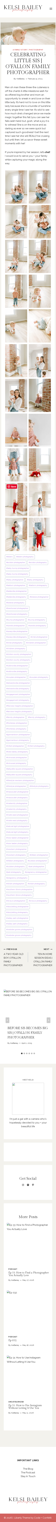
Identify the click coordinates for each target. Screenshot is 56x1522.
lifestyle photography (39, 786)
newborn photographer (16, 849)
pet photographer (36, 866)
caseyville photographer (17, 631)
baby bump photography (17, 574)
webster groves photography (19, 935)
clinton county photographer (18, 654)
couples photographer (16, 677)
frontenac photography (16, 729)
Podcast (12, 1269)
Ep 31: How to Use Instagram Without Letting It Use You (25, 1407)
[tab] (22, 1053)
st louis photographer (15, 901)
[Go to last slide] (7, 1020)
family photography (37, 717)
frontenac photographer (16, 723)
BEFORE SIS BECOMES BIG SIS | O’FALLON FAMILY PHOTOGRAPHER (27, 1032)
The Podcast (28, 1472)
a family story (20, 50)
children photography (15, 648)
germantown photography (17, 740)
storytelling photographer (17, 906)
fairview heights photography (19, 711)
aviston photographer (15, 562)
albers (9, 557)
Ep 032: (12, 1340)
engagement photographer (18, 694)
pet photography (13, 872)
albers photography (25, 557)
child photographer (38, 637)
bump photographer (15, 620)
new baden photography (17, 843)
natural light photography (17, 832)
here (18, 121)
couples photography (38, 677)
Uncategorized (16, 1402)
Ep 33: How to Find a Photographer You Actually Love (28, 1274)
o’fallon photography (15, 861)
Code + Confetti (43, 1517)
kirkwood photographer (16, 757)
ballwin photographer (15, 585)
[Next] (48, 1020)
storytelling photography (17, 912)
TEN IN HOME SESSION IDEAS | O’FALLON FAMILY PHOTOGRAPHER (42, 957)
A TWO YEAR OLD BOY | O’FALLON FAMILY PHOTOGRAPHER (13, 957)
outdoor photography (15, 866)
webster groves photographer (19, 929)
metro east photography (17, 820)
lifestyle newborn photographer (20, 780)
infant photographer (15, 746)
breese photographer (39, 597)
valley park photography (17, 924)
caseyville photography (16, 637)
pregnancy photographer (36, 872)
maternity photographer (16, 803)
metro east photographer (17, 815)
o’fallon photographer (39, 855)
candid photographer (15, 625)
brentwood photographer (17, 608)
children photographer (36, 643)
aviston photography (38, 562)
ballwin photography (38, 585)
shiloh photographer (15, 884)
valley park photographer (17, 918)
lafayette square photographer (19, 769)
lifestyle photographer (16, 786)
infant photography (36, 746)
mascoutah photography (17, 797)
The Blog (28, 1468)
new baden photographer (17, 838)
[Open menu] (51, 8)
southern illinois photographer (19, 889)
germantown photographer (18, 734)
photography (36, 50)
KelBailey (21, 79)
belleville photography (16, 597)
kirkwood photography (16, 763)
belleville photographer (16, 591)
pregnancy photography (17, 878)
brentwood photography (17, 614)
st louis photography (38, 901)
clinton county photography (18, 660)
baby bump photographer (17, 568)
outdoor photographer (37, 861)
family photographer (15, 717)
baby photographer (14, 580)
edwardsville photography (17, 688)
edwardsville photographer (18, 683)
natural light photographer (17, 826)
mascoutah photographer (17, 792)
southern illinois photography (19, 895)
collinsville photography (16, 671)
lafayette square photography (19, 775)
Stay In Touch (28, 1476)
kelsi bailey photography (17, 752)
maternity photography (16, 809)
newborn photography (16, 855)
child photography (14, 643)
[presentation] (28, 1244)
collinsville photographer (17, 666)
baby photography (35, 580)
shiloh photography (36, 884)
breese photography (15, 603)
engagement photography (17, 700)
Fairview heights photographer (19, 706)
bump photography (36, 620)
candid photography (37, 625)
